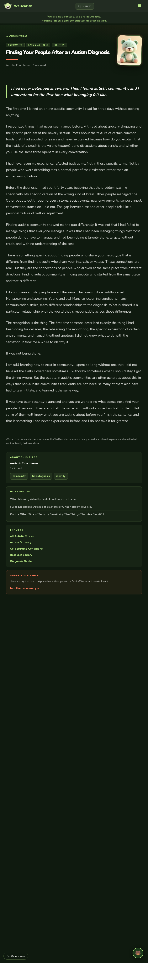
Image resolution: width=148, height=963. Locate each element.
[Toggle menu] (140, 6)
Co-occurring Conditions (26, 549)
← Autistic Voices (16, 36)
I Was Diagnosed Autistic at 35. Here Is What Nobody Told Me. (51, 507)
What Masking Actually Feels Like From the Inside (43, 499)
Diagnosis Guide (21, 561)
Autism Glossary (20, 542)
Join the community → (25, 588)
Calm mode (18, 956)
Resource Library (21, 555)
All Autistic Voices (22, 536)
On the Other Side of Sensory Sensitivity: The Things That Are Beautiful (57, 514)
